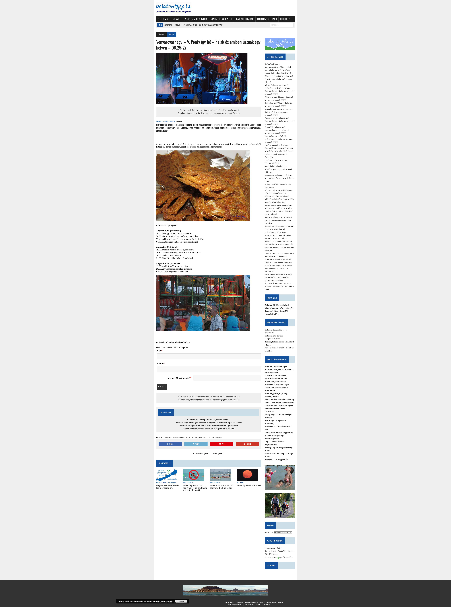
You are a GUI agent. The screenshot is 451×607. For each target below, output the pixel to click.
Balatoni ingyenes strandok (195, 19)
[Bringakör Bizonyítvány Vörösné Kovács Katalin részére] (166, 479)
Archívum (269, 532)
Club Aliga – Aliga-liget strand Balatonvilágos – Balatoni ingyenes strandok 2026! (279, 91)
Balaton (168, 437)
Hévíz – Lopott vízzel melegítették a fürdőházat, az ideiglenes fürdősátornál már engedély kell (280, 256)
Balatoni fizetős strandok (221, 19)
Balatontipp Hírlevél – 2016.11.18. (249, 485)
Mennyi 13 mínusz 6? (179, 378)
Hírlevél (240, 482)
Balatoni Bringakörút (245, 19)
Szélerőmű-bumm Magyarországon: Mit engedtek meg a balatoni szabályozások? (278, 67)
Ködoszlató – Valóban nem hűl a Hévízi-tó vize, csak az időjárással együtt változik (279, 211)
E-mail (161, 363)
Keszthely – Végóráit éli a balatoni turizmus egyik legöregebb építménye (279, 154)
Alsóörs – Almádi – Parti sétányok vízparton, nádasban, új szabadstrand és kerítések (279, 229)
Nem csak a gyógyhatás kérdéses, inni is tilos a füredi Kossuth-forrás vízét (279, 178)
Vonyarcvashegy (215, 437)
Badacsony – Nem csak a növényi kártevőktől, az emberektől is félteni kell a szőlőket (278, 277)
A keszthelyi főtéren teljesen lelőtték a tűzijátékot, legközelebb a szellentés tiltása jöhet (279, 199)
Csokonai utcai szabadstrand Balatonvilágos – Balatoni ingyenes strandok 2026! (279, 121)
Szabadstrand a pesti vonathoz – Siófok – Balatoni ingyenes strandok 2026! (278, 112)
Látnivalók (176, 19)
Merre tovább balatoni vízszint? (278, 205)
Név (159, 350)
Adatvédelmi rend (285, 551)
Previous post (201, 453)
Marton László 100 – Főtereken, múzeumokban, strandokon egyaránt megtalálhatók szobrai (278, 238)
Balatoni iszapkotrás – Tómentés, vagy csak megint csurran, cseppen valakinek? (279, 247)
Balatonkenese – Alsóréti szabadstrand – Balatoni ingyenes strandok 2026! (279, 139)
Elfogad (181, 601)
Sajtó (274, 19)
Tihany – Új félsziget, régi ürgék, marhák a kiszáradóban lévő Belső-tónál (279, 286)
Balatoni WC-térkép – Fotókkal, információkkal (208, 419)
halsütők (190, 437)
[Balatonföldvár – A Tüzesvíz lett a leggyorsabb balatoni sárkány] (220, 479)
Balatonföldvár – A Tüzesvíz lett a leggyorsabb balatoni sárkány (221, 486)
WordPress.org (271, 554)
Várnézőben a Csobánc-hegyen (279, 405)
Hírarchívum (163, 19)
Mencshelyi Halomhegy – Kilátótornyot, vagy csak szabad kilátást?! (278, 169)
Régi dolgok (285, 19)
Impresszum (270, 548)
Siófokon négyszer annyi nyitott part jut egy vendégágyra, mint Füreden (209, 113)
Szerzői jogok (270, 551)
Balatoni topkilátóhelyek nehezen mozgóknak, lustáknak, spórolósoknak (209, 422)
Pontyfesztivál (201, 437)
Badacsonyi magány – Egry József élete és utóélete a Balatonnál (277, 387)
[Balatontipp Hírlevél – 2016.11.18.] (247, 479)
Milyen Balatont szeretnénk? (277, 85)
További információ (167, 601)
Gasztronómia (179, 437)
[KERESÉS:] (282, 24)
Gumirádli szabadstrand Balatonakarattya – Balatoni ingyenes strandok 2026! (277, 130)
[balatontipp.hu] (178, 8)
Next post (217, 453)
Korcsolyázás (262, 19)
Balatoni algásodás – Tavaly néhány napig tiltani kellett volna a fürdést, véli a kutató (195, 488)
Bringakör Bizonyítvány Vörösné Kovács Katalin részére (167, 486)
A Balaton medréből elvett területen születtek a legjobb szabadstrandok (208, 110)
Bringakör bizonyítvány (166, 482)
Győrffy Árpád (169, 121)
